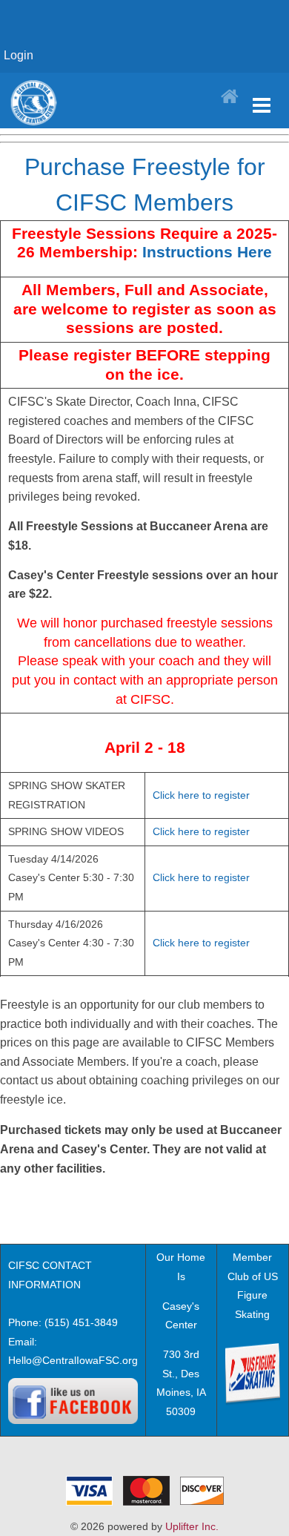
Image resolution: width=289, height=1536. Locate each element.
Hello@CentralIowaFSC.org (73, 1360)
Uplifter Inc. (192, 1526)
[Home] (230, 97)
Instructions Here (207, 252)
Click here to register (201, 795)
